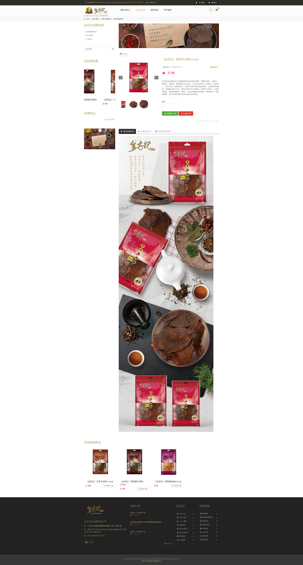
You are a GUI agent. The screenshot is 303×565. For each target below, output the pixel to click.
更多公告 (169, 544)
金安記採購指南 (106, 19)
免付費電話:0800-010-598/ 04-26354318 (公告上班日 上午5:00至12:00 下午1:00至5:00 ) (115, 2)
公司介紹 (182, 514)
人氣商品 (89, 39)
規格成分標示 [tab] (146, 131)
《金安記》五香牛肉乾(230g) (98, 99)
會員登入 (214, 2)
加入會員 (202, 2)
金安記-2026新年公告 (137, 513)
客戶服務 (167, 10)
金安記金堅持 (183, 532)
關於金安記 (125, 10)
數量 (163, 102)
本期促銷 (205, 539)
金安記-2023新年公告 (137, 531)
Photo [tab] (124, 54)
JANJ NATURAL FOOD (156, 559)
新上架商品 (90, 35)
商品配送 (205, 528)
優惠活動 (154, 10)
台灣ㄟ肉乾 (183, 517)
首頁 (88, 19)
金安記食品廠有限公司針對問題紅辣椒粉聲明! (145, 522)
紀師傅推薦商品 (118, 19)
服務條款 (205, 513)
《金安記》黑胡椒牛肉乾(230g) (131, 483)
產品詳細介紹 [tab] (128, 131)
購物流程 (205, 521)
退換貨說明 (206, 525)
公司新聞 (182, 540)
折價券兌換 (151, 2)
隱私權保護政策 (207, 517)
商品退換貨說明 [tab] (164, 131)
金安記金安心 (183, 529)
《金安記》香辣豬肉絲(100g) (167, 481)
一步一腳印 (183, 521)
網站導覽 (205, 536)
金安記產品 (140, 10)
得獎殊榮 (182, 525)
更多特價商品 (110, 119)
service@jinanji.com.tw (96, 536)
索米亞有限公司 (155, 561)
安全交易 (205, 532)
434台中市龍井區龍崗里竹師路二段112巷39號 (104, 526)
